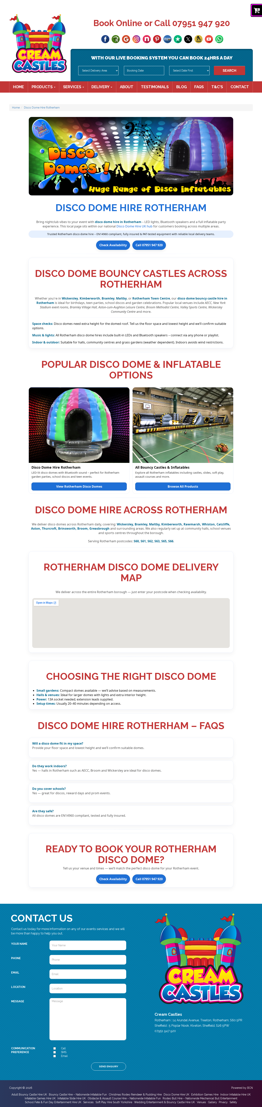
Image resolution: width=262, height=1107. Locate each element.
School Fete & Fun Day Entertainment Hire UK (53, 1102)
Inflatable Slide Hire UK (72, 1098)
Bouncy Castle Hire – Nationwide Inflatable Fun (78, 1094)
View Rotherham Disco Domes (79, 486)
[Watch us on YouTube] (209, 38)
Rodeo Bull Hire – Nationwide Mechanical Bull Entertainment (200, 1098)
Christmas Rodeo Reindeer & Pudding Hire (135, 1094)
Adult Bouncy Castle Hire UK (29, 1094)
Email (15, 972)
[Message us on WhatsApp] (219, 38)
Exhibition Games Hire (204, 1094)
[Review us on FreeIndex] (116, 38)
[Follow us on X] (188, 38)
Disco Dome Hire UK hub (134, 226)
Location (18, 986)
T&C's (217, 87)
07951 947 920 (201, 23)
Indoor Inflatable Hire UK (235, 1094)
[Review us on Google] (126, 38)
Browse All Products (183, 486)
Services (72, 87)
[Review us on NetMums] (147, 38)
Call (63, 1048)
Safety (233, 1102)
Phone (16, 958)
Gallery (212, 1102)
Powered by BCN (242, 1087)
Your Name (19, 943)
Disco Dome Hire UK (176, 1094)
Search (229, 70)
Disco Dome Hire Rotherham (42, 107)
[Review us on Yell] (198, 38)
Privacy (223, 1102)
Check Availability (113, 245)
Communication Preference (23, 1050)
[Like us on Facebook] (105, 38)
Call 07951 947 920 (149, 245)
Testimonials (155, 87)
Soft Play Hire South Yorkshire (114, 1102)
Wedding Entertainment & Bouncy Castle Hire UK (164, 1102)
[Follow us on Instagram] (136, 38)
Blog (181, 87)
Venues (201, 1102)
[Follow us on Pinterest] (157, 38)
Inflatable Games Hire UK (40, 1098)
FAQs (199, 87)
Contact (240, 87)
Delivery (100, 87)
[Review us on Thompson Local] (167, 38)
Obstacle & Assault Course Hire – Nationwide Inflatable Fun (124, 1098)
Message (17, 1001)
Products (43, 87)
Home (18, 87)
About (126, 87)
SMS (63, 1052)
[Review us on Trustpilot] (178, 38)
